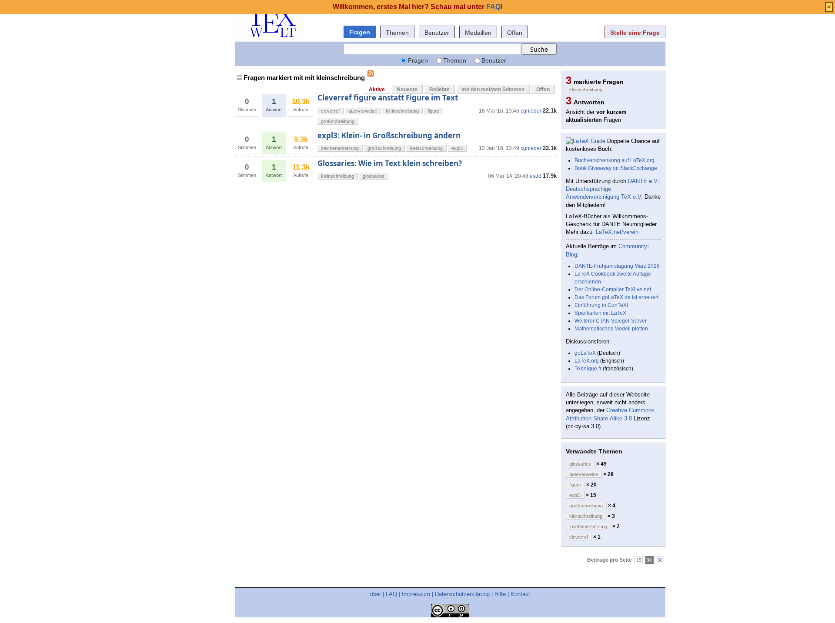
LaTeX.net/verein (617, 232)
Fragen (359, 32)
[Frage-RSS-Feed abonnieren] (370, 73)
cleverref (330, 110)
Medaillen (478, 32)
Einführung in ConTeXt (601, 305)
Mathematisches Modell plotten (611, 329)
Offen (514, 32)
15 (638, 560)
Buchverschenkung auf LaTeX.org (614, 160)
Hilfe (500, 594)
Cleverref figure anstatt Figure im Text (387, 98)
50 (660, 560)
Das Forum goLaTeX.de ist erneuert (616, 297)
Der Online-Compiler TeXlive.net (612, 290)
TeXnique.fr (587, 369)
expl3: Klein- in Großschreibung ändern (389, 135)
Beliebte (439, 90)
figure (433, 110)
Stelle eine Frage (635, 32)
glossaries (373, 176)
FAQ (391, 594)
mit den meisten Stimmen (492, 90)
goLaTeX (585, 353)
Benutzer (436, 32)
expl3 (457, 148)
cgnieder (531, 111)
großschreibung (337, 121)
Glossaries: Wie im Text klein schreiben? (389, 163)
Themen (397, 32)
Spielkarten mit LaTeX (600, 313)
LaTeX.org (586, 361)
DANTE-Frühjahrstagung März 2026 (617, 266)
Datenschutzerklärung (462, 594)
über (375, 594)
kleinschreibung (402, 110)
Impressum (416, 594)
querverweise (362, 110)
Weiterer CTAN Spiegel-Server (610, 321)
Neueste (407, 90)
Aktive (377, 90)
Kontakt (520, 594)
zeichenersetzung (340, 148)
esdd (535, 176)
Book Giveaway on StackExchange (615, 168)
